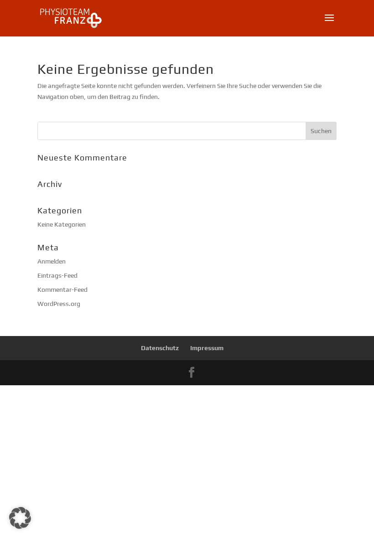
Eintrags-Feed (57, 275)
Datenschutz (160, 348)
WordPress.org (58, 303)
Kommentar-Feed (62, 289)
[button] (20, 518)
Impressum (206, 348)
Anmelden (51, 261)
